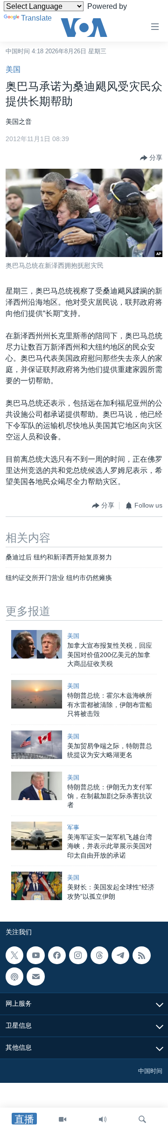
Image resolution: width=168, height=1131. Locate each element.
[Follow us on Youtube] (35, 955)
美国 (13, 69)
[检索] (142, 1119)
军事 (73, 827)
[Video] (63, 1119)
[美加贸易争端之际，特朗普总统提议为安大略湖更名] (36, 744)
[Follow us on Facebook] (57, 955)
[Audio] (103, 1119)
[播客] (14, 976)
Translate (36, 18)
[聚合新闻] (141, 955)
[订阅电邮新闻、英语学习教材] (35, 976)
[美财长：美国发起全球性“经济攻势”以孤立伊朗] (36, 886)
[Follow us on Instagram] (78, 955)
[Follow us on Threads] (99, 955)
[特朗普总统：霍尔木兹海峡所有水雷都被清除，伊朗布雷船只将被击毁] (36, 694)
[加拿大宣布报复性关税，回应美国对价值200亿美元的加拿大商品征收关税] (36, 644)
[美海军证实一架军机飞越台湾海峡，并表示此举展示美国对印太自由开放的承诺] (36, 836)
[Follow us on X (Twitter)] (14, 955)
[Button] (151, 158)
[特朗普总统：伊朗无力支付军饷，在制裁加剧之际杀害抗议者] (36, 786)
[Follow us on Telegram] (120, 955)
